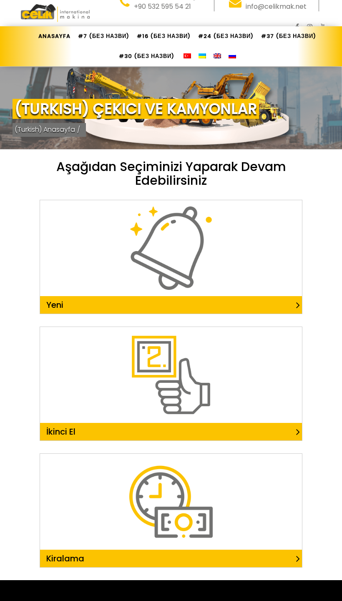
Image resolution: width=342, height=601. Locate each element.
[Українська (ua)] (202, 56)
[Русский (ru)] (232, 56)
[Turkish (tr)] (187, 56)
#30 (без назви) (146, 56)
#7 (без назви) (103, 36)
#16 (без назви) (164, 36)
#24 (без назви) (226, 36)
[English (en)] (217, 56)
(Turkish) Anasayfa (45, 129)
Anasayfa (54, 36)
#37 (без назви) (288, 36)
